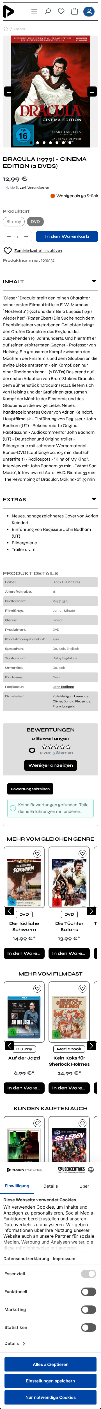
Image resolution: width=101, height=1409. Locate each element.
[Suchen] (47, 11)
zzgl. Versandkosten (34, 187)
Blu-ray (13, 221)
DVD (35, 221)
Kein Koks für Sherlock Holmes (69, 1061)
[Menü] (34, 11)
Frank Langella (64, 706)
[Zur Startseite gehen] (12, 11)
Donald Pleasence (76, 701)
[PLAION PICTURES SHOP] (5, 29)
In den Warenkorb (67, 236)
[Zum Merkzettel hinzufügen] (37, 854)
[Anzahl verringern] (9, 236)
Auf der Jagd (24, 1058)
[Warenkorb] (74, 11)
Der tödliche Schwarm (24, 926)
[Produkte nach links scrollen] (9, 911)
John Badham (63, 687)
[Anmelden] (89, 12)
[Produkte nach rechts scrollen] (91, 911)
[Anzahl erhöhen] (26, 236)
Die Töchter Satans (69, 926)
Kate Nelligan (63, 696)
